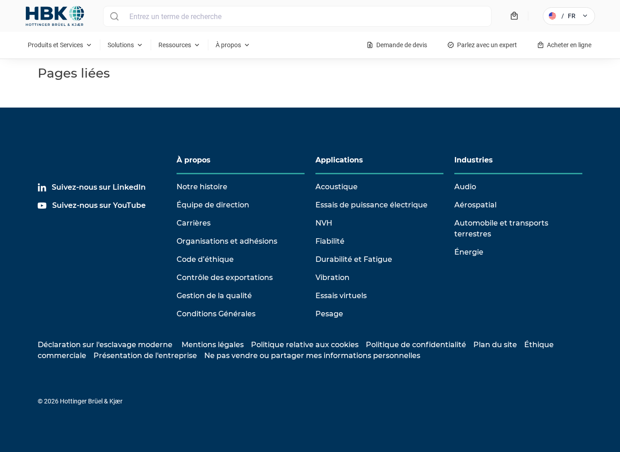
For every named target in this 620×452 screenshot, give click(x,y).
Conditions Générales (216, 314)
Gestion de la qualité (214, 295)
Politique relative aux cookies (305, 344)
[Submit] (114, 16)
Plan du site (495, 344)
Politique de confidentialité (416, 344)
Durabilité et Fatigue (353, 259)
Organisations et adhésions (227, 241)
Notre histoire (202, 186)
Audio (465, 186)
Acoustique (336, 186)
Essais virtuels (341, 295)
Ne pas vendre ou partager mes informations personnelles (312, 355)
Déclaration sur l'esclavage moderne (105, 344)
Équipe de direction (213, 205)
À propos (194, 160)
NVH (323, 223)
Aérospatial (475, 205)
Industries (473, 160)
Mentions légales (213, 344)
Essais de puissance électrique (371, 205)
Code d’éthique (205, 259)
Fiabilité (329, 241)
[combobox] (297, 16)
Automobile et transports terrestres (501, 228)
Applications (339, 160)
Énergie (468, 252)
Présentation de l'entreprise (145, 355)
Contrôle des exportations (225, 277)
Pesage (329, 314)
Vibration (332, 277)
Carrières (194, 223)
